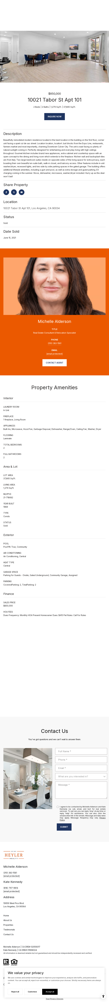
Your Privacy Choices (54, 999)
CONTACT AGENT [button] (54, 362)
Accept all (50, 992)
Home (6, 915)
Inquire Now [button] (54, 116)
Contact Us (8, 934)
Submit (64, 827)
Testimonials (9, 929)
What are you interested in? (73, 776)
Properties (8, 925)
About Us (7, 920)
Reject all (15, 992)
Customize (32, 992)
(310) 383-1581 (54, 343)
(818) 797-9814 (10, 888)
